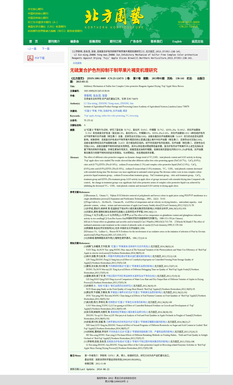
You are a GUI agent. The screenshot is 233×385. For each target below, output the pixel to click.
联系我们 (156, 41)
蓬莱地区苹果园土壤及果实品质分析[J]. (129, 312)
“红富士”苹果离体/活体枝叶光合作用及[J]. (130, 246)
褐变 (126, 111)
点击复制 (77, 63)
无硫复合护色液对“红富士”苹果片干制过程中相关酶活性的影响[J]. (138, 341)
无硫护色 (107, 111)
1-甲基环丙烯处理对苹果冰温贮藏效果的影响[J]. (129, 256)
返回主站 (197, 41)
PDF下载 (40, 58)
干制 (100, 111)
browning (134, 115)
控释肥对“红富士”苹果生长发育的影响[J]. (128, 302)
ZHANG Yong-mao (109, 103)
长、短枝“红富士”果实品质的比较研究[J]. (113, 286)
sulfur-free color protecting (113, 115)
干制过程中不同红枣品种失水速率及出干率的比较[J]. (131, 276)
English (177, 41)
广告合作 (136, 41)
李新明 (88, 95)
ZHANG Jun (126, 103)
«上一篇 (31, 48)
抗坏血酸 (117, 111)
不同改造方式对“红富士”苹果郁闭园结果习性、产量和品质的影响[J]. (142, 332)
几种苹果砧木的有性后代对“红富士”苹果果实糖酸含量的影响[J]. (137, 322)
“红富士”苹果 (90, 111)
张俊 (104, 95)
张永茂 (97, 95)
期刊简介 (54, 41)
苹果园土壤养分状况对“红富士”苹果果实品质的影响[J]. (136, 292)
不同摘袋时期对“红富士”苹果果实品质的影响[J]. (131, 266)
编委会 (74, 41)
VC (127, 115)
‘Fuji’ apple (89, 115)
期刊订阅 (115, 41)
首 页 (33, 41)
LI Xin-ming (90, 103)
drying (97, 115)
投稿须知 (95, 41)
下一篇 (46, 48)
